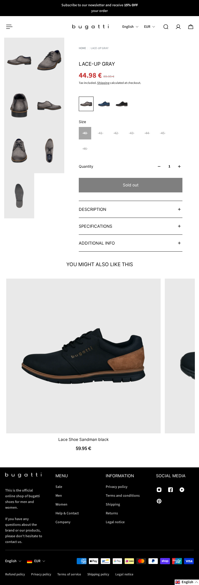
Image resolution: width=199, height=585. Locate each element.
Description (92, 209)
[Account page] (178, 26)
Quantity (86, 166)
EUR (37, 561)
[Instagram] (159, 489)
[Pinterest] (159, 501)
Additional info (97, 243)
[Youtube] (182, 489)
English (11, 561)
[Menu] (8, 26)
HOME (82, 48)
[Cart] (190, 26)
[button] (187, 582)
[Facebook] (170, 489)
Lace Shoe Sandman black (83, 439)
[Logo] (90, 27)
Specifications (95, 226)
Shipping (103, 83)
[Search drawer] (166, 26)
